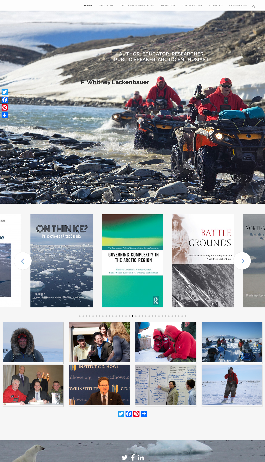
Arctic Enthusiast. (152, 56)
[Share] (5, 115)
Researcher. (156, 51)
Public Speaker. (109, 56)
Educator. (127, 51)
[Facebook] (5, 100)
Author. (104, 51)
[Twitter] (5, 92)
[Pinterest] (5, 107)
